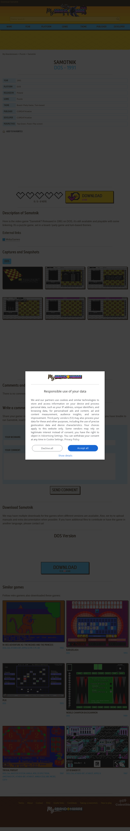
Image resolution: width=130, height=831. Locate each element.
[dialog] (65, 415)
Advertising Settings (52, 435)
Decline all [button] (47, 448)
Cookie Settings (54, 439)
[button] (65, 455)
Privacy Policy (71, 439)
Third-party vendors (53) (60, 417)
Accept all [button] (82, 448)
